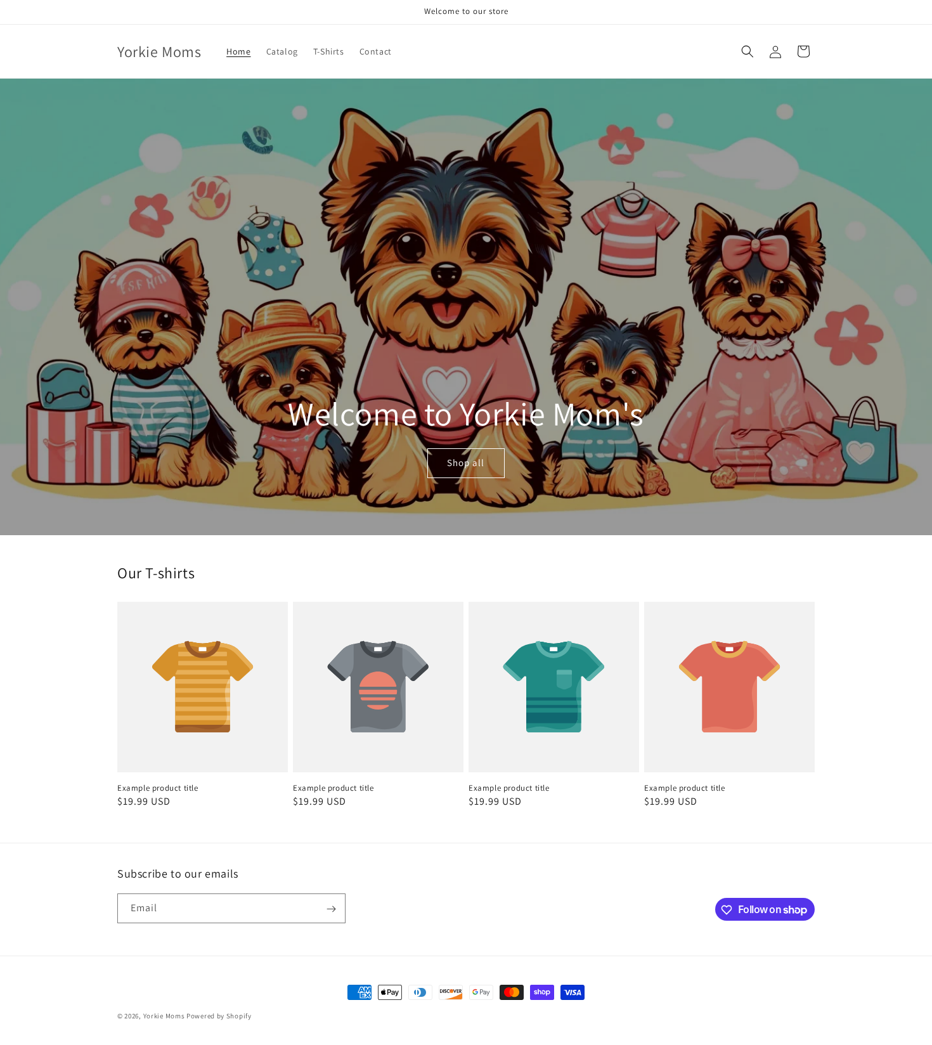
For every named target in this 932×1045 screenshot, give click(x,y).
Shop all (466, 463)
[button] (747, 51)
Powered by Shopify (219, 1015)
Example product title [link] (157, 788)
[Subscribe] (331, 909)
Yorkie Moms (164, 1015)
